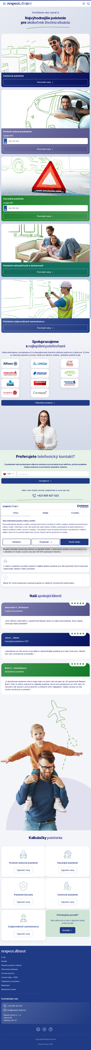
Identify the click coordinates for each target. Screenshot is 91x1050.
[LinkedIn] (51, 1029)
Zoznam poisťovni (7, 973)
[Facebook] (38, 1029)
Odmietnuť (16, 542)
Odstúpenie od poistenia (10, 981)
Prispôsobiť (44, 542)
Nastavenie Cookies (8, 989)
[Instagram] (44, 1029)
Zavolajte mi (44, 481)
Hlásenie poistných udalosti (11, 965)
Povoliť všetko (74, 542)
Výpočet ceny (23, 870)
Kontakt (66, 930)
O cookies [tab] (75, 513)
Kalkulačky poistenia (44, 403)
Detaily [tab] (45, 513)
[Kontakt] (84, 3)
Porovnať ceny (44, 82)
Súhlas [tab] (16, 513)
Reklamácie (5, 985)
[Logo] (20, 3)
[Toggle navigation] (4, 4)
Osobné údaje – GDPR (9, 977)
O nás (3, 957)
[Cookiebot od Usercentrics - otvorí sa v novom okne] (78, 506)
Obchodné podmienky (9, 969)
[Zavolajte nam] (88, 3)
